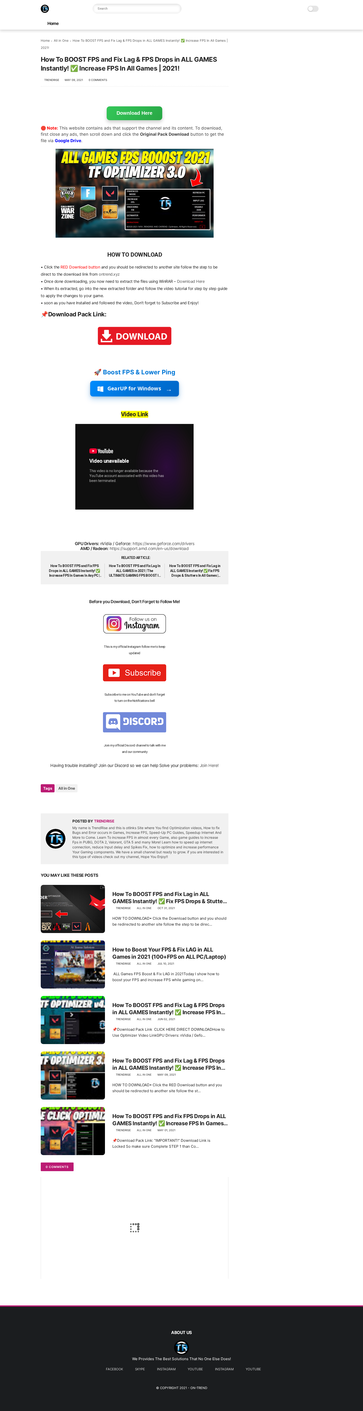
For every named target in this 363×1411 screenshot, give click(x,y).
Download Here (134, 113)
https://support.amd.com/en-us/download (149, 548)
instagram (166, 1369)
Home (53, 23)
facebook (114, 1369)
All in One (61, 40)
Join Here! (209, 765)
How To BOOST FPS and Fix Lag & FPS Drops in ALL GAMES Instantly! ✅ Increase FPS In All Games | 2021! (168, 1009)
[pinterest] (74, 801)
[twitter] (55, 801)
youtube (195, 1369)
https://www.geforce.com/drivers (163, 543)
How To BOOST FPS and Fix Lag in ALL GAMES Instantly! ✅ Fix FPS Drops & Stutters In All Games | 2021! (195, 571)
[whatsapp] (64, 801)
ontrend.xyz (109, 274)
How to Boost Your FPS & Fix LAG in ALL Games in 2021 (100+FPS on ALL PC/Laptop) (169, 953)
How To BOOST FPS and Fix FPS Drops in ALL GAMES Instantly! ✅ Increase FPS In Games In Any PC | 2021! (74, 571)
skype (140, 1369)
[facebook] (45, 801)
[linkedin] (84, 801)
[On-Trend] (45, 11)
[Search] (176, 9)
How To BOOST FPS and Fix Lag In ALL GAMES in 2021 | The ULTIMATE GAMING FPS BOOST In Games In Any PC (135, 571)
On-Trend (198, 1388)
